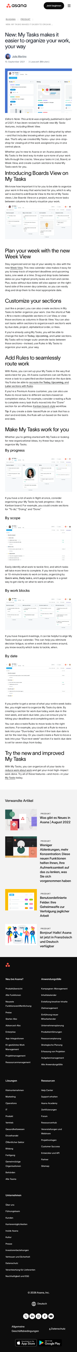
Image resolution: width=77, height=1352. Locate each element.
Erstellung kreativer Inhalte (54, 1001)
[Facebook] (45, 1316)
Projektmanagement (15, 1056)
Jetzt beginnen (54, 5)
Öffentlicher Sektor (15, 1142)
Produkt (9, 1116)
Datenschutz (12, 1263)
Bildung (9, 1148)
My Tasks (10, 777)
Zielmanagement (49, 1008)
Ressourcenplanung (51, 1038)
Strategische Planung (51, 1045)
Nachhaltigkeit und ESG (17, 1276)
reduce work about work (18, 770)
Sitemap (45, 1166)
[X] (26, 1316)
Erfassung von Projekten (53, 1051)
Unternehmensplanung (52, 1025)
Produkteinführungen (51, 1032)
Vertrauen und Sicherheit (18, 1257)
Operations (11, 1103)
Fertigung (10, 1155)
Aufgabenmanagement (52, 1058)
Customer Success (50, 1146)
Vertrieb (9, 1122)
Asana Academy (49, 1103)
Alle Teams (11, 1179)
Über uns (10, 1205)
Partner (44, 1159)
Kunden (9, 1218)
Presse (9, 1244)
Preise (9, 1012)
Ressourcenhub (49, 1122)
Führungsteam (13, 1211)
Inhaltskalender (48, 995)
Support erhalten (49, 1096)
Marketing (11, 1096)
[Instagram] (38, 1316)
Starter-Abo (11, 1019)
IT (6, 1109)
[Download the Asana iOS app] (26, 1342)
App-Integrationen (15, 1038)
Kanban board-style (44, 406)
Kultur (8, 1237)
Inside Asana (12, 1231)
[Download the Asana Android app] (50, 1342)
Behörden (10, 1172)
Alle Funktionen (13, 995)
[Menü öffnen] (69, 5)
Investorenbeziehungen (17, 1250)
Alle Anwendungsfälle (52, 1064)
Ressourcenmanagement (18, 1062)
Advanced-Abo (13, 1025)
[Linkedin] (32, 1316)
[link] (10, 19)
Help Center (47, 1090)
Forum (44, 1116)
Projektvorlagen (49, 1140)
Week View (16, 267)
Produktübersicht (14, 988)
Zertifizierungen (49, 1109)
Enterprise (11, 1032)
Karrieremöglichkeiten (16, 1224)
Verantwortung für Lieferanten (20, 1270)
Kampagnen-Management (54, 988)
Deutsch (42, 1303)
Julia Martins (19, 56)
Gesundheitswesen (15, 1129)
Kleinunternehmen (15, 1090)
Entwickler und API (50, 1153)
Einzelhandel (12, 1135)
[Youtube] (51, 1316)
